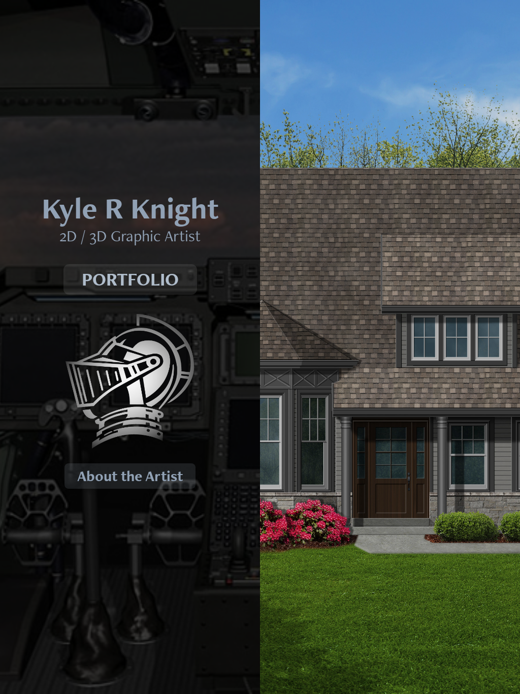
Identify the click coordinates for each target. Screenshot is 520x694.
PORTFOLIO (130, 279)
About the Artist (130, 476)
